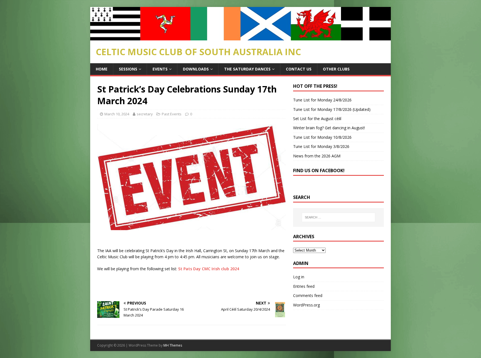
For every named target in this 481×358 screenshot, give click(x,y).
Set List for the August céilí (317, 118)
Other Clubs (336, 69)
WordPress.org (306, 305)
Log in (298, 276)
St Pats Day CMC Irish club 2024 (208, 268)
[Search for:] (338, 217)
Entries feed (304, 286)
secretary (145, 113)
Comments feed (307, 295)
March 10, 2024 (116, 113)
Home (101, 69)
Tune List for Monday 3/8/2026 (321, 146)
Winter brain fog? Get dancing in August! (329, 127)
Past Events (171, 113)
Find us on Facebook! (319, 170)
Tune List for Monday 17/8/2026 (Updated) (331, 109)
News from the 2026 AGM (316, 156)
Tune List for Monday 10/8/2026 (322, 137)
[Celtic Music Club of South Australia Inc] (240, 37)
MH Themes (172, 345)
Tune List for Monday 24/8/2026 (322, 100)
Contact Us (298, 69)
